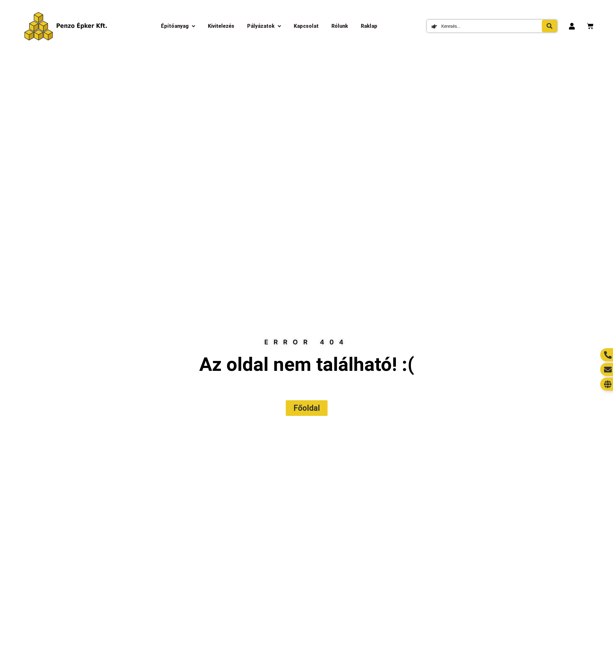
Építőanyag (175, 26)
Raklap (369, 26)
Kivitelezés (221, 26)
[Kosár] (590, 26)
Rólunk (339, 26)
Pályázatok (261, 26)
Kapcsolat (306, 26)
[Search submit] (549, 26)
